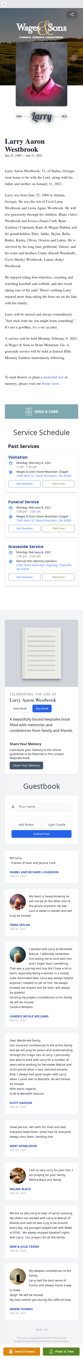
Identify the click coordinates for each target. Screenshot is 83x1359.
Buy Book (42, 708)
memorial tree (53, 376)
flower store (50, 383)
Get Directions (25, 483)
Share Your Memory (26, 765)
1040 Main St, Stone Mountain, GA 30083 (43, 476)
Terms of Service (52, 1341)
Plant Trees (58, 483)
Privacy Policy (30, 1341)
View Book (20, 708)
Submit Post (41, 834)
